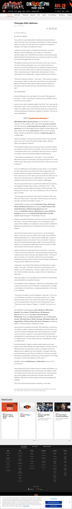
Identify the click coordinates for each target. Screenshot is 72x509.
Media (8, 455)
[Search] (55, 11)
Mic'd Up (20, 465)
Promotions (43, 467)
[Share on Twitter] (50, 29)
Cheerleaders (31, 468)
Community (8, 461)
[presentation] (69, 440)
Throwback (32, 461)
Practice (31, 458)
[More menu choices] (40, 11)
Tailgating (55, 458)
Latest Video (20, 452)
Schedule (43, 452)
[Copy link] (56, 29)
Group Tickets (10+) (65, 469)
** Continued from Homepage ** (38, 118)
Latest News (8, 452)
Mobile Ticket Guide (65, 474)
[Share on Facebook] (47, 29)
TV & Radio (43, 455)
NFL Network (20, 481)
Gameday (32, 456)
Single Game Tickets (65, 457)
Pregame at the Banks (55, 462)
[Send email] (53, 29)
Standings (44, 464)
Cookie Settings (53, 498)
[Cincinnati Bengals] (36, 495)
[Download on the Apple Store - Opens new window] (31, 489)
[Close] (69, 502)
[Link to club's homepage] (4, 11)
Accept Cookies (53, 506)
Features (20, 475)
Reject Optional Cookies (53, 502)
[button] (34, 440)
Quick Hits (8, 467)
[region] (36, 502)
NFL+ (44, 469)
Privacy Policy (26, 506)
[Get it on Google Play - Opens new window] (41, 490)
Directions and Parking (55, 476)
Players (32, 463)
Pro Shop (55, 465)
